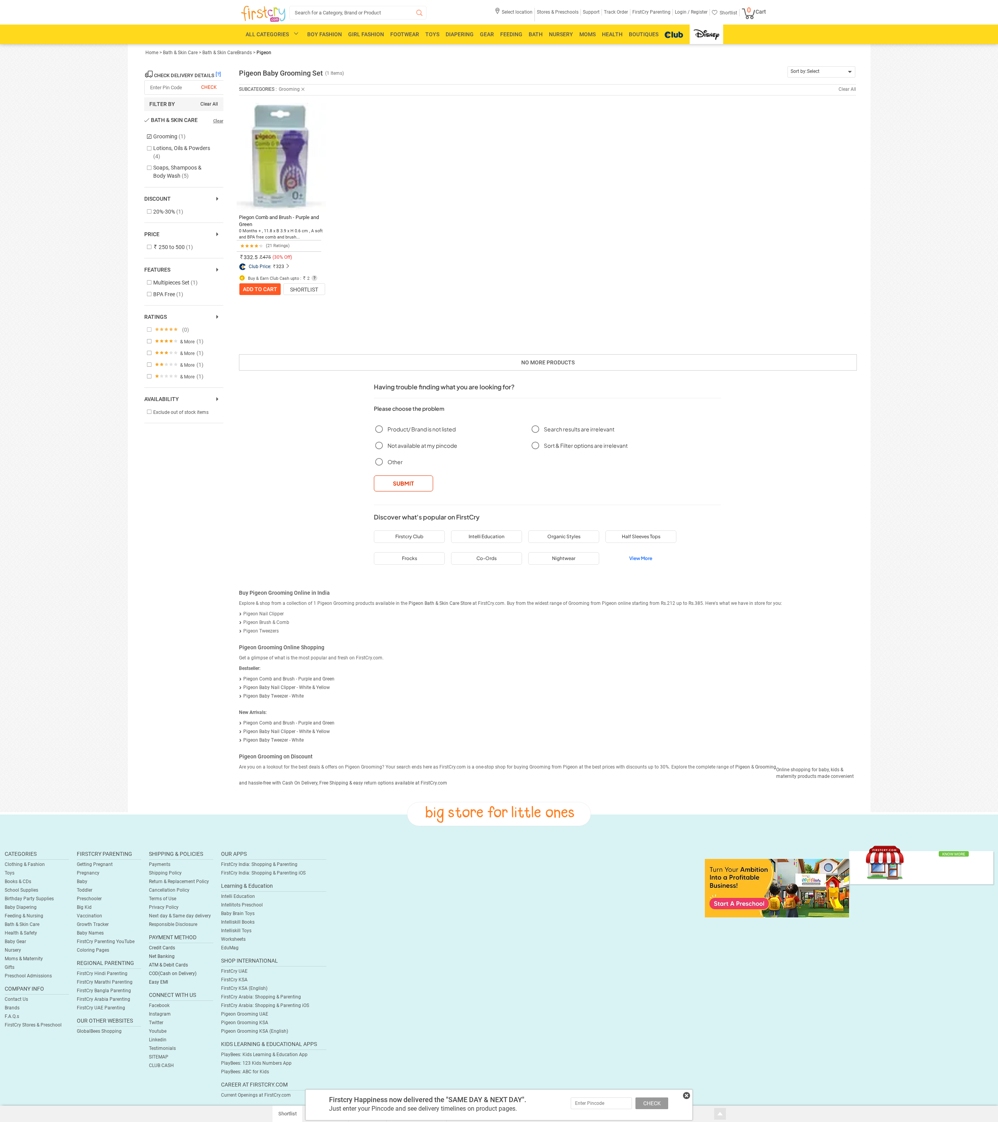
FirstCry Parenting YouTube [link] (105, 941)
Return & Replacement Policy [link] (179, 881)
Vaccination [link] (89, 916)
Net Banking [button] (162, 956)
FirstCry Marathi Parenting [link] (105, 982)
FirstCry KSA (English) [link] (244, 988)
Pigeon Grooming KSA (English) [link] (254, 1031)
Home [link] (152, 52)
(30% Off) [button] (282, 257)
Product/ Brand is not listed (422, 429)
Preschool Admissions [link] (28, 976)
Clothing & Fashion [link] (25, 864)
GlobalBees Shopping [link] (99, 1031)
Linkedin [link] (157, 1039)
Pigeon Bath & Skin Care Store (440, 603)
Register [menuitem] (699, 12)
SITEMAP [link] (158, 1057)
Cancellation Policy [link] (169, 890)
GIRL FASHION (366, 34)
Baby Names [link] (90, 933)
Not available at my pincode (422, 445)
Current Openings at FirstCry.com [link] (256, 1095)
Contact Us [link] (16, 999)
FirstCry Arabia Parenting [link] (103, 999)
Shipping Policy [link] (165, 873)
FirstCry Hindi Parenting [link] (102, 973)
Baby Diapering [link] (21, 907)
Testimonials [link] (162, 1048)
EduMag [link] (230, 948)
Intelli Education (486, 536)
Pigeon (264, 52)
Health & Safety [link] (21, 933)
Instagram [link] (160, 1014)
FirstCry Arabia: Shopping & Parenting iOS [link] (265, 1005)
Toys (432, 34)
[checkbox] (180, 137)
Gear (487, 34)
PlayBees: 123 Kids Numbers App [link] (256, 1063)
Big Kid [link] (84, 907)
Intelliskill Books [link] (238, 922)
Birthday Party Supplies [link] (29, 898)
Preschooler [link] (89, 898)
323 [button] (280, 266)
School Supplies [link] (21, 890)
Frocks (409, 558)
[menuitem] (263, 14)
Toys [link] (9, 873)
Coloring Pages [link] (93, 950)
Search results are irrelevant (579, 429)
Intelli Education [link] (238, 896)
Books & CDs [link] (18, 881)
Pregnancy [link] (88, 873)
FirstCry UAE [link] (234, 971)
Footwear (404, 34)
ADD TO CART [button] (260, 289)
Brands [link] (12, 1008)
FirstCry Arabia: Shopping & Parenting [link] (261, 997)
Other (395, 461)
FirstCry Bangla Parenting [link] (104, 990)
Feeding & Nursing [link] (24, 916)
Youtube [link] (157, 1031)
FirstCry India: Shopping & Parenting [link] (259, 864)
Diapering (460, 34)
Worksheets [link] (233, 939)
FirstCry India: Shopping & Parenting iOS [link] (263, 873)
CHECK (652, 1103)
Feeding (511, 34)
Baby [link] (82, 881)
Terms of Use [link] (162, 898)
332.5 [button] (251, 257)
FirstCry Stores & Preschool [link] (33, 1025)
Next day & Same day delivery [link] (180, 916)
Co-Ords (486, 558)
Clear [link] (218, 121)
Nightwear (563, 558)
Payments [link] (159, 864)
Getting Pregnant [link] (95, 864)
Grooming (765, 767)
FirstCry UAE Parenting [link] (101, 1008)
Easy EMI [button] (158, 982)
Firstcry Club (409, 536)
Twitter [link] (156, 1022)
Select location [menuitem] (517, 12)
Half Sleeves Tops (641, 536)
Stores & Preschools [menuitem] (558, 12)
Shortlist (304, 289)
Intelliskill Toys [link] (236, 930)
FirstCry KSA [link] (234, 979)
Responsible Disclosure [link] (173, 924)
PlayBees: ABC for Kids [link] (245, 1071)
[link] (777, 888)
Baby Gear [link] (15, 941)
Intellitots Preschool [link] (242, 905)
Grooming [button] (289, 89)
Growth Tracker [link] (93, 924)
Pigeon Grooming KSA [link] (244, 1022)
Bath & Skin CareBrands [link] (227, 52)
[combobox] (821, 72)
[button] (513, 14)
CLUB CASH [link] (161, 1065)
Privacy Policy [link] (164, 907)
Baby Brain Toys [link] (238, 913)
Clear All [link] (209, 104)
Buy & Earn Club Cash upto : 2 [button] (278, 278)
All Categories (267, 34)
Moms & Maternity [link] (24, 958)
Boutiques (643, 34)
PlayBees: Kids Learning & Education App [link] (264, 1054)
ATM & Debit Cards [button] (168, 965)
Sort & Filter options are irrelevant (586, 445)
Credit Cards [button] (162, 947)
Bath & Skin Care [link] (181, 52)
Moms (587, 34)
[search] (357, 12)
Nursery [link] (13, 950)
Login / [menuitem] (682, 12)
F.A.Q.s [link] (12, 1016)
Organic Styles (563, 536)
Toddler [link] (84, 890)
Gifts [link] (9, 967)
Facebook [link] (159, 1005)
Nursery (561, 34)
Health (612, 34)
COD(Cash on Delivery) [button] (172, 973)
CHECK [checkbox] (209, 87)
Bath (536, 34)
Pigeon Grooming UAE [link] (244, 1014)
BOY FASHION (324, 34)
